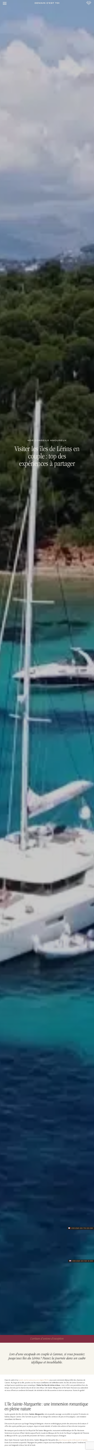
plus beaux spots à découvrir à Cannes (73, 1440)
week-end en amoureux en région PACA (33, 1380)
